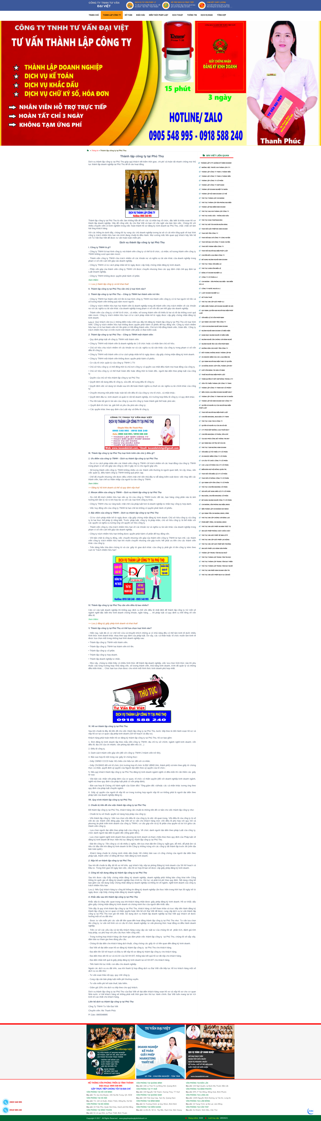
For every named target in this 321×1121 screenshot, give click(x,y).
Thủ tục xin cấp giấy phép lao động (215, 539)
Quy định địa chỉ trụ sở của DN (213, 443)
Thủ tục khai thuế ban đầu (212, 220)
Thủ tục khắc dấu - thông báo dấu (215, 215)
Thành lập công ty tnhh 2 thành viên (216, 176)
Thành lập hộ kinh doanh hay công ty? (217, 401)
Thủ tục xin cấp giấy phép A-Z (213, 301)
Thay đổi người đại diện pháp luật (215, 251)
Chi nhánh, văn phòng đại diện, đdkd (216, 504)
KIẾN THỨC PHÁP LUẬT (158, 15)
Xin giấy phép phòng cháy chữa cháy (216, 531)
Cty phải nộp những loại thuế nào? (215, 430)
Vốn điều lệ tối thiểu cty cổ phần (215, 452)
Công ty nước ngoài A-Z (211, 288)
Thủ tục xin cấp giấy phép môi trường (216, 544)
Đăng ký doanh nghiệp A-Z (212, 273)
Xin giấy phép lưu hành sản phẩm (214, 548)
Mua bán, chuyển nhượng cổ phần (215, 495)
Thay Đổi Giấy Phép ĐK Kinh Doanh (215, 229)
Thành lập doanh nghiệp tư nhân (215, 189)
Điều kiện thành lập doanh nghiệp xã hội (217, 306)
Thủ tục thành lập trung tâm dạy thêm (217, 561)
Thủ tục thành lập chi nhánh (213, 198)
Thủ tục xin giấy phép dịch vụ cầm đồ (216, 574)
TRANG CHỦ (94, 15)
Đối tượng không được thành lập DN (216, 352)
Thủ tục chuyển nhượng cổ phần (214, 487)
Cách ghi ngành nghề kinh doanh (215, 326)
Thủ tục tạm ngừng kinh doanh (214, 447)
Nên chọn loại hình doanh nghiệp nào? (217, 392)
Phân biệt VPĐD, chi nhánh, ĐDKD (214, 522)
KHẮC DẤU (140, 15)
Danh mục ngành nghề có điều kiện (215, 335)
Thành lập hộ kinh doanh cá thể (214, 194)
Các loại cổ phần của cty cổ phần (215, 465)
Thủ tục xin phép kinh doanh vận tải (216, 570)
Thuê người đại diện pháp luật (213, 374)
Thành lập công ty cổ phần (212, 180)
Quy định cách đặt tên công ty (214, 322)
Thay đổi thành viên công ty (213, 246)
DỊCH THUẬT (177, 15)
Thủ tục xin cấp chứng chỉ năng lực (216, 517)
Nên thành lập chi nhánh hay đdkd (215, 509)
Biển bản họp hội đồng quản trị (214, 469)
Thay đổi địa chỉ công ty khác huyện (216, 242)
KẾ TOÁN (128, 15)
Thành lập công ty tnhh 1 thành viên (216, 172)
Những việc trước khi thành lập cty (216, 167)
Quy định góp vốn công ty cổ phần (215, 482)
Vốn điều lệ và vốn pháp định (213, 317)
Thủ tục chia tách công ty (212, 421)
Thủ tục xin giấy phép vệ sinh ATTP (215, 535)
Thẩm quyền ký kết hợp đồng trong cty (217, 379)
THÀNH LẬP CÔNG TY (112, 15)
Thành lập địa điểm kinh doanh (213, 207)
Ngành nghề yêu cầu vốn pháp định (215, 344)
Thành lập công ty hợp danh (213, 185)
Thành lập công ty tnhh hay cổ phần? (216, 388)
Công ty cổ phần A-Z (210, 277)
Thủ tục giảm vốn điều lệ (211, 268)
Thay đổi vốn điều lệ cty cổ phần (214, 474)
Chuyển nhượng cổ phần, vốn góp (215, 434)
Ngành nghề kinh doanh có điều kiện (216, 330)
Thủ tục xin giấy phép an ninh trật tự (216, 526)
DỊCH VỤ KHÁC (207, 15)
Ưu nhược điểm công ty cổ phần (214, 456)
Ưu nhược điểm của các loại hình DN (216, 357)
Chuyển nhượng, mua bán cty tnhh (215, 416)
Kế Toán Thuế (207, 297)
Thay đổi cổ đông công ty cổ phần (215, 478)
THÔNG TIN (192, 15)
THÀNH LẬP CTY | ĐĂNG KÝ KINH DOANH (216, 163)
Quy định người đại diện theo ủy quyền (217, 361)
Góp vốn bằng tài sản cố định (213, 370)
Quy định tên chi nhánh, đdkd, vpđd (215, 513)
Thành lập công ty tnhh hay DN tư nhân (217, 396)
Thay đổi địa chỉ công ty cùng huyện (216, 237)
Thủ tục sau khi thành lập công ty (215, 211)
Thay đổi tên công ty (210, 233)
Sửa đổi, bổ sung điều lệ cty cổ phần (216, 491)
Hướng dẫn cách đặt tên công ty (215, 348)
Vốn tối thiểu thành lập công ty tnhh (216, 383)
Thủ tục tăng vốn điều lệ (211, 264)
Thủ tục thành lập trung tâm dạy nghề (217, 566)
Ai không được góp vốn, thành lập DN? (217, 366)
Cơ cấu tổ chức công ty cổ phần (215, 460)
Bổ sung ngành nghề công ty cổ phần (217, 500)
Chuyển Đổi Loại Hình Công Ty (213, 255)
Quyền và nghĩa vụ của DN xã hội (214, 425)
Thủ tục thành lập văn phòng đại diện (216, 202)
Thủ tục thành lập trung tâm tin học (216, 557)
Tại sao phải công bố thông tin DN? (215, 438)
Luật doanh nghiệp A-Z (210, 293)
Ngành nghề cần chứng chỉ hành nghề (217, 339)
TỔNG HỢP (221, 15)
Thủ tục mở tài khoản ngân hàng (215, 224)
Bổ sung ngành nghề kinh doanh (214, 259)
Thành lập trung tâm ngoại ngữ (214, 553)
